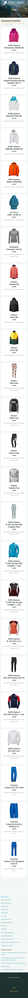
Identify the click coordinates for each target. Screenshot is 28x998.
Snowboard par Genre (7, 936)
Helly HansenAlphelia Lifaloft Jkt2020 (14, 148)
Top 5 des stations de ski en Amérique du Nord (13, 963)
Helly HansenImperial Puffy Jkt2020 (14, 115)
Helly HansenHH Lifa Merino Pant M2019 (14, 677)
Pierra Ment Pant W (6, 900)
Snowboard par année (7, 939)
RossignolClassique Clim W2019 (14, 249)
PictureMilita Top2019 (14, 417)
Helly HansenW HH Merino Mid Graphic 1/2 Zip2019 (14, 564)
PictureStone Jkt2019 (14, 350)
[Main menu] (25, 9)
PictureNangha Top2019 (14, 487)
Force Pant (4, 916)
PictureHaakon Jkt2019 (14, 284)
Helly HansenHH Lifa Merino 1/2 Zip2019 (14, 714)
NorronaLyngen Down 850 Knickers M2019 (14, 825)
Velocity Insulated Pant (7, 922)
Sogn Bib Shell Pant (6, 919)
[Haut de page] (22, 992)
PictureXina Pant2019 (14, 382)
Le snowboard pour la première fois (10, 942)
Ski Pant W (4, 929)
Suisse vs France (5, 966)
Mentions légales (14, 991)
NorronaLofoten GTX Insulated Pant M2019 (14, 862)
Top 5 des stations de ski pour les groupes (12, 969)
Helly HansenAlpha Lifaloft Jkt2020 (14, 181)
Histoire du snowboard (7, 945)
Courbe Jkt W (4, 909)
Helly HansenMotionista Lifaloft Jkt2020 (14, 47)
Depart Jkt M (4, 913)
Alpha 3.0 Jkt (4, 906)
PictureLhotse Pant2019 (14, 452)
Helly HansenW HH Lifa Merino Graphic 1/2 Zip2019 (14, 603)
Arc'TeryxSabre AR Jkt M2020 (14, 214)
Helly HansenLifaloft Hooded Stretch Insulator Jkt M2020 (14, 81)
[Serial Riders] (12, 3)
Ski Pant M (4, 925)
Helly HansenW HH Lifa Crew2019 (14, 641)
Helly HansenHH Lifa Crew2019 (14, 750)
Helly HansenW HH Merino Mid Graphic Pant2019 (14, 525)
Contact (14, 987)
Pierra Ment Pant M (6, 903)
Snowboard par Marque (7, 932)
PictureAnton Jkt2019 (14, 317)
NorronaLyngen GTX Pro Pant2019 (14, 787)
